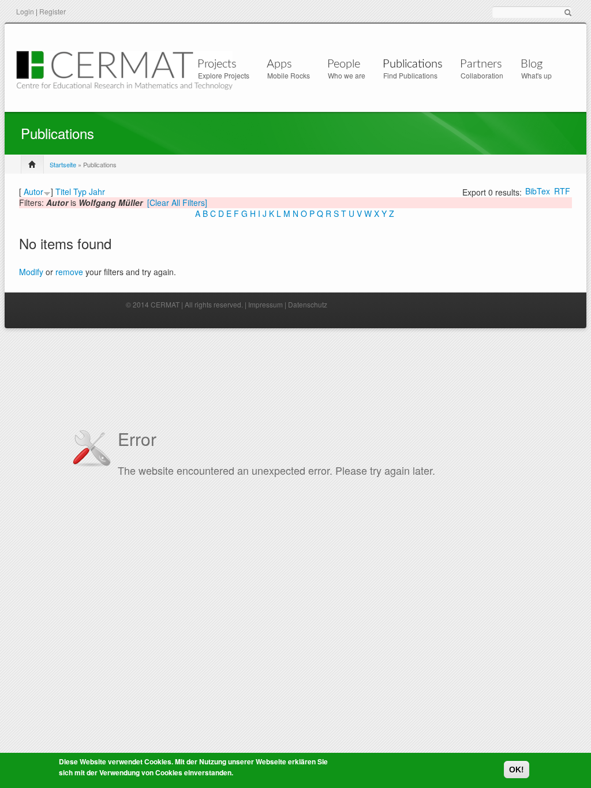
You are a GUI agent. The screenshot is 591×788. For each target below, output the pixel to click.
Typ (80, 191)
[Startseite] (124, 68)
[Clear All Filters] (177, 202)
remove (69, 271)
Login (25, 11)
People (343, 64)
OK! (516, 769)
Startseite (63, 164)
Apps (279, 64)
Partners (481, 64)
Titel (63, 191)
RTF (562, 191)
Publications (413, 64)
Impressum (265, 304)
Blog (532, 64)
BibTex (537, 191)
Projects (217, 64)
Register (52, 11)
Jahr (97, 191)
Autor (33, 191)
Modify (31, 271)
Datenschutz (307, 304)
